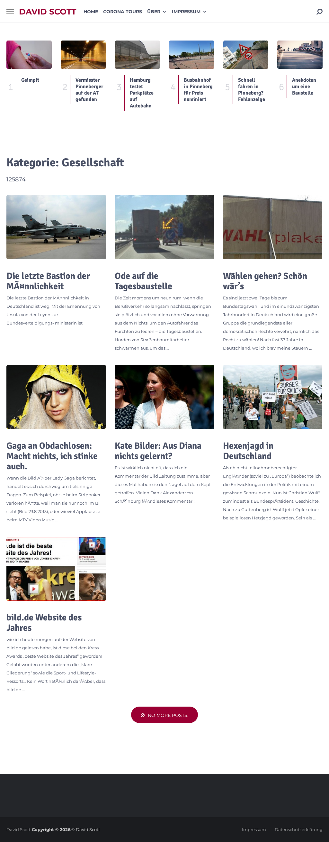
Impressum (186, 11)
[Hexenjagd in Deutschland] (273, 397)
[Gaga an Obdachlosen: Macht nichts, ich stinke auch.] (56, 397)
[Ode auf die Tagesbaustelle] (164, 227)
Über (153, 11)
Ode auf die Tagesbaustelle (143, 281)
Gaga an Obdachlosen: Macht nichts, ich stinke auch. (52, 456)
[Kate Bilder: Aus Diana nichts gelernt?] (164, 397)
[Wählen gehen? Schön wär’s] (273, 227)
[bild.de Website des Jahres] (56, 569)
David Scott (47, 12)
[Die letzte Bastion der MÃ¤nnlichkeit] (56, 227)
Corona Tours (122, 11)
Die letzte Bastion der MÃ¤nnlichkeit (48, 281)
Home (91, 11)
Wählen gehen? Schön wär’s (265, 281)
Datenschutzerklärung (299, 829)
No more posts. (168, 715)
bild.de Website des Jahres (44, 622)
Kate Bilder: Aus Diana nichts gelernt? (158, 451)
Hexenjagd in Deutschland (248, 451)
